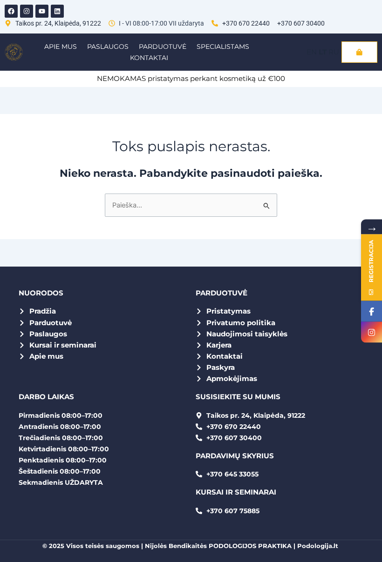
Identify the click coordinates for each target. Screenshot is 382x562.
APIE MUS (60, 46)
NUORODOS (41, 293)
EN (312, 52)
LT (323, 52)
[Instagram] (371, 332)
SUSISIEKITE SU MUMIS (238, 397)
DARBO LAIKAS (46, 397)
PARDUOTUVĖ (162, 46)
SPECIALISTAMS (223, 46)
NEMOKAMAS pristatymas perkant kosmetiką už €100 (191, 78)
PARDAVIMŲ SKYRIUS (235, 456)
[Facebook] (371, 311)
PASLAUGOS (108, 46)
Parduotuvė (221, 293)
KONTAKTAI (149, 58)
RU (333, 52)
